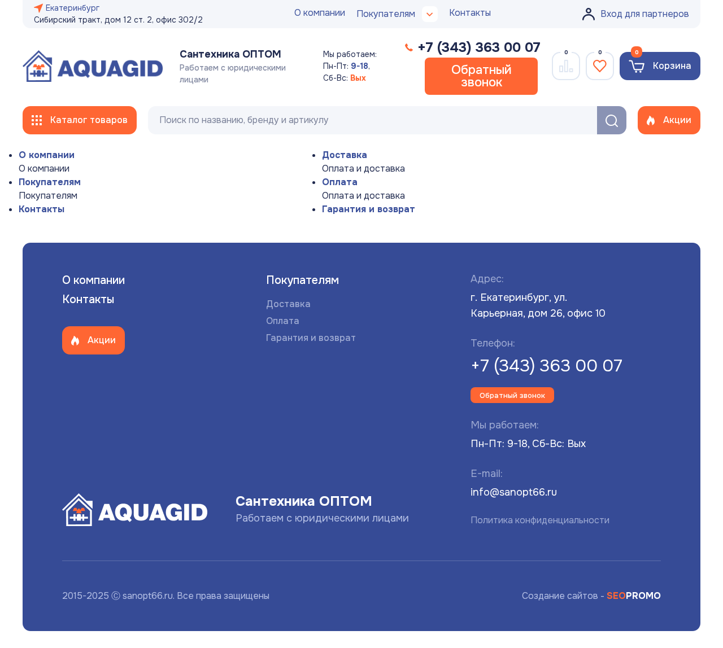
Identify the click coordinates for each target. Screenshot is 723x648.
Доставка (344, 155)
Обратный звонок (481, 76)
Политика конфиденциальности (540, 520)
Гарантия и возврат (368, 209)
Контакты (470, 13)
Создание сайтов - (591, 596)
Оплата (340, 182)
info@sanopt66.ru (514, 492)
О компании (319, 13)
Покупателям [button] (385, 14)
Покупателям (50, 182)
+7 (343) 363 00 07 (546, 365)
